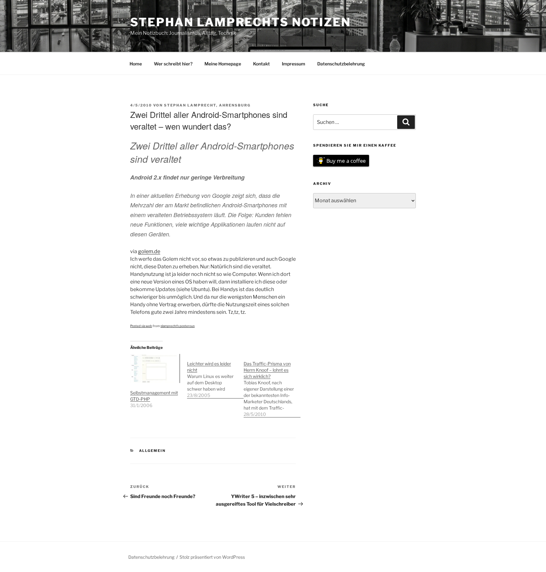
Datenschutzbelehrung (341, 63)
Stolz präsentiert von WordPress (212, 557)
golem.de (149, 251)
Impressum (293, 63)
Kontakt (261, 63)
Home (136, 63)
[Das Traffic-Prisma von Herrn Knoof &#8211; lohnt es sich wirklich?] (272, 385)
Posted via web (141, 326)
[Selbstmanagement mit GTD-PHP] (155, 368)
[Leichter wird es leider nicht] (215, 376)
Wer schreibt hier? (173, 63)
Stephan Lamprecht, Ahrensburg (207, 105)
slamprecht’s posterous (178, 326)
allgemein (152, 450)
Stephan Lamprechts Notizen (240, 22)
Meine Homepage (222, 63)
